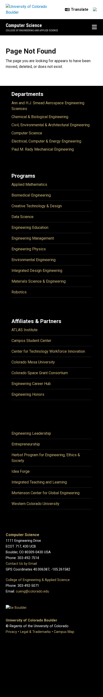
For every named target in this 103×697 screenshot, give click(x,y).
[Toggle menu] (94, 27)
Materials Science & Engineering (38, 281)
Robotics (19, 292)
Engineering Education (29, 227)
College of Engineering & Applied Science (38, 580)
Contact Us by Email (21, 564)
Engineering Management (32, 238)
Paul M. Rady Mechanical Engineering (42, 149)
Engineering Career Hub (31, 383)
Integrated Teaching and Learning (39, 482)
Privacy (11, 632)
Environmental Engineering (33, 260)
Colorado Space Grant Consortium (39, 373)
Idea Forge (20, 471)
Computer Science (24, 25)
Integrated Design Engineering (36, 270)
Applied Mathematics (29, 184)
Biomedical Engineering (31, 195)
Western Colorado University (35, 503)
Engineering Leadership (31, 433)
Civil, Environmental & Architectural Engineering (50, 125)
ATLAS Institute (24, 330)
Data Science (22, 216)
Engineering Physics (28, 249)
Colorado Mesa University (33, 362)
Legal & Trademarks (35, 632)
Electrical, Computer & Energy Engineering (46, 141)
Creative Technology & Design (36, 206)
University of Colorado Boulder (31, 620)
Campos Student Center (31, 340)
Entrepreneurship (25, 444)
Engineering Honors (27, 394)
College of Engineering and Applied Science (32, 30)
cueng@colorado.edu (32, 591)
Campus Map (64, 632)
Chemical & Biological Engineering (39, 117)
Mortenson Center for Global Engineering (45, 493)
